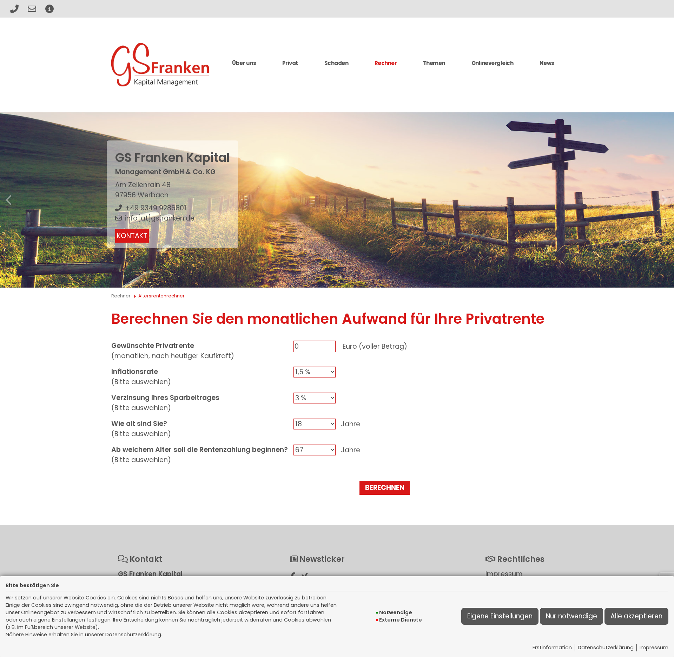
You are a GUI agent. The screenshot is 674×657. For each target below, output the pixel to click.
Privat (290, 63)
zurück (9, 200)
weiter (664, 200)
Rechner (386, 63)
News (547, 63)
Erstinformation (552, 647)
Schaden (336, 63)
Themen (434, 63)
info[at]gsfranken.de (159, 218)
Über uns (244, 63)
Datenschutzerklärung (606, 647)
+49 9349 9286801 (155, 208)
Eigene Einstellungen (500, 616)
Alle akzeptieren (636, 616)
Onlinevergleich (492, 63)
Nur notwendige (571, 616)
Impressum (654, 647)
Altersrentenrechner (161, 296)
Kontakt (132, 236)
